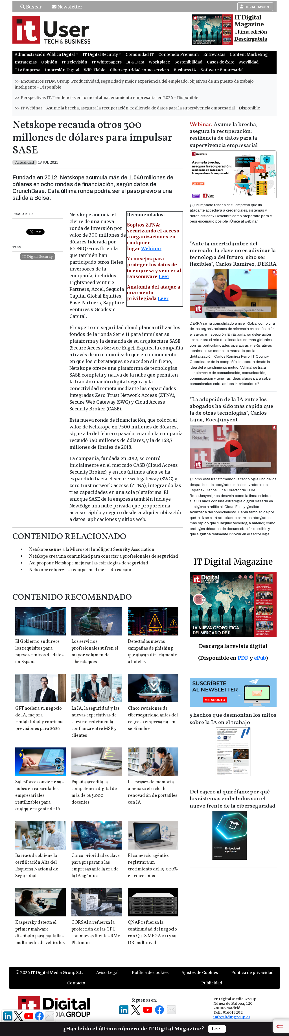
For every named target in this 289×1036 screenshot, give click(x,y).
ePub (260, 658)
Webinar (151, 248)
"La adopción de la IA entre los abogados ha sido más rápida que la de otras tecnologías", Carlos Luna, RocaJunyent (231, 410)
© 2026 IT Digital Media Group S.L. (49, 972)
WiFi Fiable (94, 69)
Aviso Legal (107, 972)
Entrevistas (214, 54)
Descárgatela (250, 39)
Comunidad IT (140, 54)
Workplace (159, 62)
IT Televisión (74, 62)
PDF (243, 658)
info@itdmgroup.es (231, 1017)
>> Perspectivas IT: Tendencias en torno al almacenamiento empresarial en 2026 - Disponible (106, 97)
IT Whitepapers (107, 62)
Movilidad (249, 62)
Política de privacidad (252, 972)
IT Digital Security (37, 256)
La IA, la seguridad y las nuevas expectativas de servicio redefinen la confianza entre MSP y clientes (95, 722)
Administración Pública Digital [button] (45, 54)
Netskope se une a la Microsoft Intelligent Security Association (91, 550)
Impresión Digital (62, 69)
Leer (164, 276)
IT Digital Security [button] (100, 54)
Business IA (185, 69)
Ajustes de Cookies (199, 972)
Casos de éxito (221, 62)
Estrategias (26, 62)
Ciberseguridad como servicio (139, 69)
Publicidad (211, 983)
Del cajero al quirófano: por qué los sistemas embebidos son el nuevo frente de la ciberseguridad (232, 799)
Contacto (76, 983)
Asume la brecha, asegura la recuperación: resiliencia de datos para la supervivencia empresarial (224, 135)
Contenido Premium (178, 54)
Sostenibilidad (188, 62)
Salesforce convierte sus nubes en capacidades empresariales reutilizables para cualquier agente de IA (39, 795)
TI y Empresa (27, 69)
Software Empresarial (222, 69)
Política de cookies (150, 972)
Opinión (49, 62)
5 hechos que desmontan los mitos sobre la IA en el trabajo (233, 719)
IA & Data (135, 62)
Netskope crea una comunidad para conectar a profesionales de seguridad (103, 556)
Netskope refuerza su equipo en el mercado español (81, 570)
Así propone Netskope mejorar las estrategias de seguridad (88, 563)
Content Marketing (249, 54)
